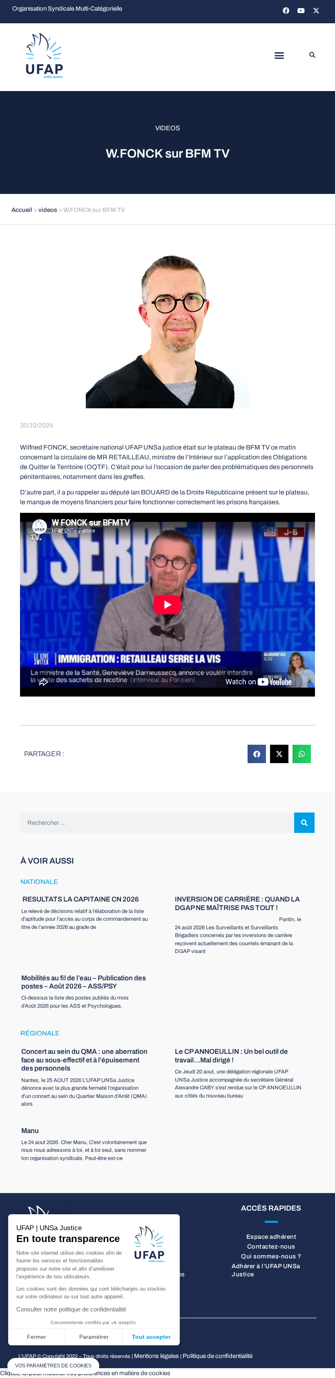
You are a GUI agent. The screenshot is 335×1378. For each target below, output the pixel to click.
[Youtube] (301, 10)
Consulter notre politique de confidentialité (71, 1309)
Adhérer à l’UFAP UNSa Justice (266, 1270)
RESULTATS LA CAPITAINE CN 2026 (80, 899)
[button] (279, 55)
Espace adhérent (271, 1236)
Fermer (36, 1336)
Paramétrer (94, 1336)
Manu (30, 1131)
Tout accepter (151, 1336)
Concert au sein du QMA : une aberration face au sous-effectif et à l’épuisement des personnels (84, 1060)
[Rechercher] (304, 823)
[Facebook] (286, 10)
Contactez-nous (271, 1246)
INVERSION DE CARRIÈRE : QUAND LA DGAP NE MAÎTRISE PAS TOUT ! (237, 903)
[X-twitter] (316, 10)
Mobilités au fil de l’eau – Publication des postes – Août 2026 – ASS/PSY (83, 982)
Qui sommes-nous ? (271, 1256)
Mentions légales (156, 1356)
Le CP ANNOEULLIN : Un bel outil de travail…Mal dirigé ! (231, 1056)
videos (167, 128)
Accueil (21, 210)
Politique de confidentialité (217, 1356)
